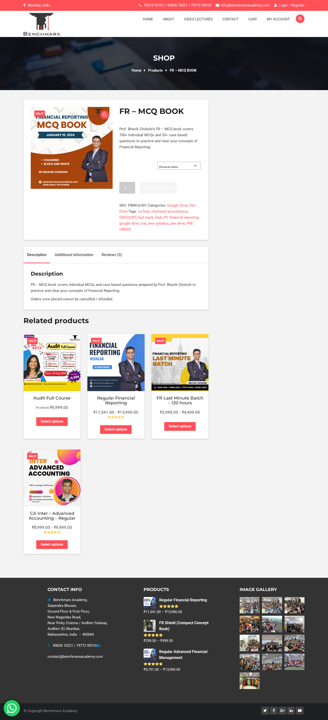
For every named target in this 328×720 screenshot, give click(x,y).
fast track (145, 217)
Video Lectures (198, 19)
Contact (230, 19)
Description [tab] (37, 254)
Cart (252, 19)
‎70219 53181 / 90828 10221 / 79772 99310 (177, 5)
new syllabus (158, 223)
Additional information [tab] (74, 254)
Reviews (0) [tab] (112, 254)
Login (283, 5)
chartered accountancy (169, 211)
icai (143, 223)
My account (278, 19)
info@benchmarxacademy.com (245, 5)
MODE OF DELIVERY (132, 163)
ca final (144, 211)
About (168, 19)
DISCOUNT (127, 217)
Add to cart (158, 187)
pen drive (177, 223)
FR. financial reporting (181, 217)
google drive (129, 223)
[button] (104, 115)
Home (148, 19)
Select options (52, 421)
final (158, 217)
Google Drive (177, 205)
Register (297, 5)
